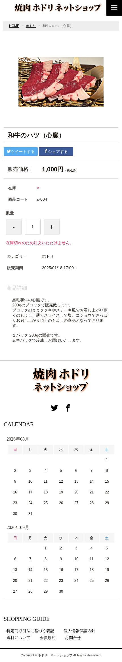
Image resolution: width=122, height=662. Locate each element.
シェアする (58, 151)
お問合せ (73, 638)
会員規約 (48, 638)
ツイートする (23, 151)
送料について (18, 638)
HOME (14, 26)
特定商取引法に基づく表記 (30, 631)
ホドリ (31, 26)
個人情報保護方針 (79, 631)
